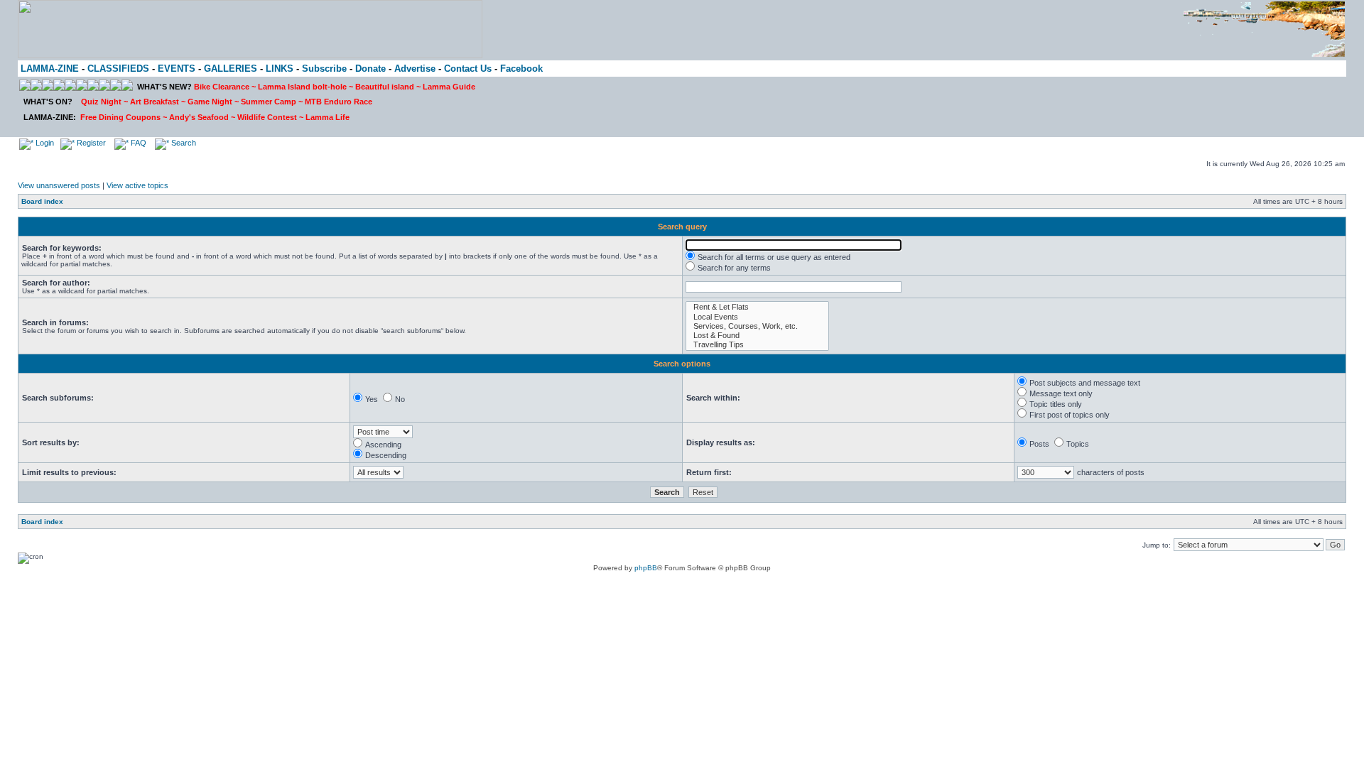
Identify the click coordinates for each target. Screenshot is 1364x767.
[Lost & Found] (757, 335)
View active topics (137, 185)
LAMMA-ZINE (50, 68)
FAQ (137, 142)
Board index (42, 201)
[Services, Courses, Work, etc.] (757, 326)
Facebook (521, 68)
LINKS (279, 68)
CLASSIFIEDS (118, 68)
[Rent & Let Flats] (757, 307)
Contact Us (468, 68)
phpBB (645, 568)
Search (182, 142)
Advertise (414, 68)
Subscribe (324, 68)
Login (43, 142)
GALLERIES (230, 68)
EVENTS (176, 68)
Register (90, 142)
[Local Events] (757, 317)
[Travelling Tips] (757, 344)
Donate (370, 68)
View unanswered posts (59, 185)
